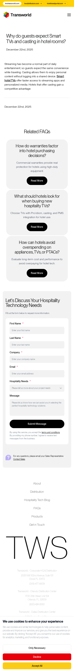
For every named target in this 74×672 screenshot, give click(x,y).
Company (16, 352)
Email (14, 367)
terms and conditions (51, 432)
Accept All (37, 665)
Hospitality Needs (20, 381)
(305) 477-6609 (37, 583)
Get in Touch (37, 524)
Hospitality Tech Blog (37, 500)
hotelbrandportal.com (56, 3)
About (37, 483)
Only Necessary (37, 648)
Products (37, 516)
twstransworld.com (12, 3)
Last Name (16, 338)
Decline (37, 657)
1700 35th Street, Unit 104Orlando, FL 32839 (37, 598)
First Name (16, 323)
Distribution (37, 491)
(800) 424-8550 (37, 604)
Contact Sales (19, 459)
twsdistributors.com (33, 3)
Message (14, 395)
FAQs (37, 508)
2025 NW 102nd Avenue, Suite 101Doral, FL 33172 (37, 577)
